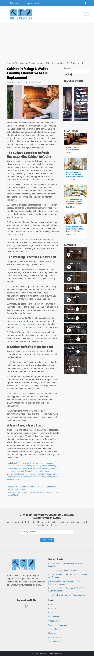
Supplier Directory (32, 3)
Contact (15, 3)
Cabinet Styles (54, 608)
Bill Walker (39, 82)
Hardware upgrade (21, 476)
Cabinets (51, 612)
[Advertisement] (47, 40)
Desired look (19, 471)
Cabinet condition (48, 465)
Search (67, 68)
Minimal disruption (37, 476)
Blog (17, 63)
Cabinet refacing (13, 468)
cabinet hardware (28, 324)
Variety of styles (52, 476)
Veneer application (14, 479)
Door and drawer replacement (37, 471)
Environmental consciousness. (19, 474)
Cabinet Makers (54, 637)
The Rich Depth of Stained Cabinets (62, 570)
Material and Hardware (57, 625)
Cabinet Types (54, 629)
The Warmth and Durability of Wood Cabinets (66, 595)
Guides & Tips (32, 463)
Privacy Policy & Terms (55, 653)
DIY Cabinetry (20, 463)
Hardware (52, 633)
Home (10, 63)
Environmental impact (41, 474)
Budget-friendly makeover (30, 465)
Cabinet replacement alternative (34, 468)
